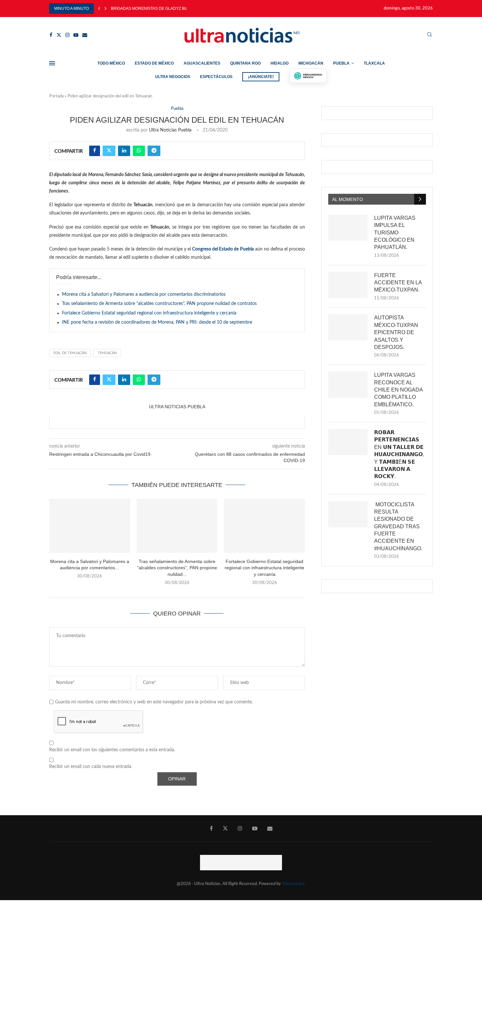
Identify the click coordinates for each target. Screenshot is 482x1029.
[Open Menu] (52, 63)
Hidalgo (280, 63)
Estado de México (154, 63)
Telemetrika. (293, 883)
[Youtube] (76, 35)
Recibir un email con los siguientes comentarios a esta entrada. (112, 750)
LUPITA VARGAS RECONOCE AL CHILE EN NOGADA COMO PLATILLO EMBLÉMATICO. (398, 389)
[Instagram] (67, 35)
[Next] (105, 8)
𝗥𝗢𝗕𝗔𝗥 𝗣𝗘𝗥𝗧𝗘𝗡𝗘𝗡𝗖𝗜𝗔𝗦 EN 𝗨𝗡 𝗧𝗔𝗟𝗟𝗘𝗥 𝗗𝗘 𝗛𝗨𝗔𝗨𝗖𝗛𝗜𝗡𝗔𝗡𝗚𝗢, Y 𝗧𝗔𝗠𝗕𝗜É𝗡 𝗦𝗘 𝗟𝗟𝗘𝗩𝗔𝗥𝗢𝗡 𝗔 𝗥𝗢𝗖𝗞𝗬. (399, 454)
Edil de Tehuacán (70, 353)
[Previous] (99, 8)
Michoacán (310, 63)
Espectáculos (216, 76)
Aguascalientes (202, 63)
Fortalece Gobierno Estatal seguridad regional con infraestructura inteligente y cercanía (149, 313)
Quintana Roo (245, 63)
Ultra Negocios (172, 76)
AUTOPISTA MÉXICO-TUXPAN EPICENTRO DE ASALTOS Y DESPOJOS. (396, 332)
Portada (56, 96)
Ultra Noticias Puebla (170, 130)
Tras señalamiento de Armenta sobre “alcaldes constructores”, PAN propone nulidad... (177, 568)
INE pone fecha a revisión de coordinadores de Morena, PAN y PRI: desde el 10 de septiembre (157, 322)
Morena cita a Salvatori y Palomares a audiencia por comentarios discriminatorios (144, 294)
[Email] (85, 35)
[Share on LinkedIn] (124, 151)
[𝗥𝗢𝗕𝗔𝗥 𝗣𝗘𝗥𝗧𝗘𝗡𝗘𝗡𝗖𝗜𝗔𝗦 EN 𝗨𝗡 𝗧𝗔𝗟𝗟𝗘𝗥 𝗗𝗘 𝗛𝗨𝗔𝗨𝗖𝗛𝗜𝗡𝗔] (348, 442)
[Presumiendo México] (308, 76)
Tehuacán (107, 353)
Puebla (341, 63)
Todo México (111, 63)
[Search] (429, 35)
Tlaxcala (374, 63)
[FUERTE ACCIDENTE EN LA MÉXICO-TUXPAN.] (348, 285)
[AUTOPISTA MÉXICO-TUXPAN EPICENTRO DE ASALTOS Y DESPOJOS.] (348, 327)
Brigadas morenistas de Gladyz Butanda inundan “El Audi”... (176, 8)
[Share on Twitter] (109, 151)
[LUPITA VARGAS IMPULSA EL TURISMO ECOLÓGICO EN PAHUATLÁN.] (348, 227)
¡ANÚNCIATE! (261, 76)
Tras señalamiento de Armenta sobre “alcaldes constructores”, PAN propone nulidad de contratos (159, 303)
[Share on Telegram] (154, 151)
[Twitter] (59, 35)
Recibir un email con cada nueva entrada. (90, 766)
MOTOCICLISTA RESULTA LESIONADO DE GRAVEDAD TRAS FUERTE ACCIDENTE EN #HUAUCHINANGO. (398, 526)
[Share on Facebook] (94, 151)
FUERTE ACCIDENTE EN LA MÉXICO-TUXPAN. (398, 282)
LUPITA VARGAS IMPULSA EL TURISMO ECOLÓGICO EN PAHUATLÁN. (394, 232)
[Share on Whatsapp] (139, 151)
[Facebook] (51, 35)
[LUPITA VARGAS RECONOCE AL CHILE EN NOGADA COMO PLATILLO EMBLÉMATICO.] (348, 385)
